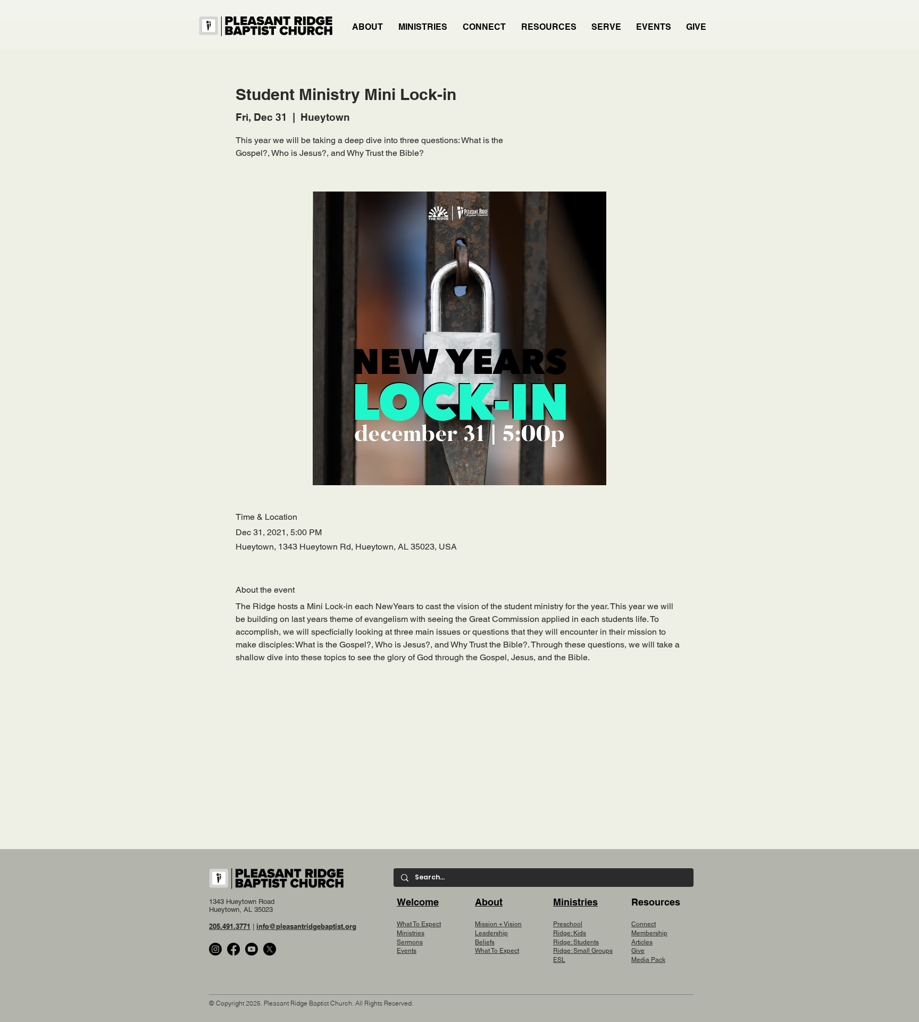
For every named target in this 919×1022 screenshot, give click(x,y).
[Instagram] (215, 949)
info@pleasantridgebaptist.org (306, 926)
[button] (423, 27)
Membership (649, 933)
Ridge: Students (576, 942)
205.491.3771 (229, 926)
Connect (643, 924)
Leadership (491, 933)
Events (406, 950)
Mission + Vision (498, 924)
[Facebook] (233, 949)
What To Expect (419, 924)
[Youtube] (251, 949)
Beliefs (485, 942)
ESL (559, 959)
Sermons (410, 942)
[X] (269, 949)
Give (638, 950)
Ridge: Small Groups (583, 950)
